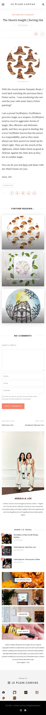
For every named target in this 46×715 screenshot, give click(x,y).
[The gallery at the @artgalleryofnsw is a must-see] (25, 692)
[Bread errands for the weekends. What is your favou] (3, 692)
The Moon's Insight (23, 15)
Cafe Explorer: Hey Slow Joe (25, 547)
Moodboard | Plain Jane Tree (34, 425)
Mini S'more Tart (7, 425)
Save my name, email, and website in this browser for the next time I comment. (19, 397)
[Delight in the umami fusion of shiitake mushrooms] (14, 692)
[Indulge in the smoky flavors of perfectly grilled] (14, 698)
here (25, 164)
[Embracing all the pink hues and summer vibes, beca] (37, 692)
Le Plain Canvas (25, 683)
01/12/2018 (23, 25)
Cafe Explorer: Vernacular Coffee (27, 559)
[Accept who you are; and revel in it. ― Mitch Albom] (3, 698)
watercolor (8, 185)
